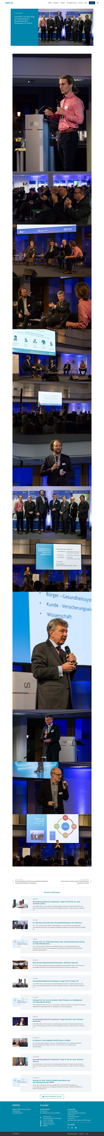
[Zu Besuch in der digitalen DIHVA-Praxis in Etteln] (52, 1041)
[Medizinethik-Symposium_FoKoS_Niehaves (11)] (52, 460)
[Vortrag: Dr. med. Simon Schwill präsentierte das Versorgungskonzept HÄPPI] (52, 1082)
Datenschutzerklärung (72, 1133)
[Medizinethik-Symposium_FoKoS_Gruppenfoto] (52, 512)
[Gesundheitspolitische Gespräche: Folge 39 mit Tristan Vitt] (52, 982)
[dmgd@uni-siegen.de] (41, 1124)
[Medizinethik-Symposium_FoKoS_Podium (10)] (52, 251)
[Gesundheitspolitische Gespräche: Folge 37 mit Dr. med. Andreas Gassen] (52, 1061)
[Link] (9, 3)
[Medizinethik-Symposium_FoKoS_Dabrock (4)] (52, 735)
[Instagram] (68, 1127)
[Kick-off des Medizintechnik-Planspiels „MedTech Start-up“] (52, 963)
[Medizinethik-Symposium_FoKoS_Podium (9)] (52, 303)
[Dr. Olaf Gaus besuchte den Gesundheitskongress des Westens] (52, 923)
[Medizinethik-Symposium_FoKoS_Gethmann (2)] (52, 650)
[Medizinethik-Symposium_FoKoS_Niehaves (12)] (52, 408)
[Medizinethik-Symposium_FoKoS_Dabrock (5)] (52, 840)
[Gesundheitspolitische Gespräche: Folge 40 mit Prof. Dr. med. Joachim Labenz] (52, 903)
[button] (52, 3)
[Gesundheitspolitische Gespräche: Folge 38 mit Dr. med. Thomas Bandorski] (52, 1021)
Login (87, 1133)
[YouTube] (75, 1127)
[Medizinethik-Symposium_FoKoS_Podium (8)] (52, 355)
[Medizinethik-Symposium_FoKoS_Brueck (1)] (52, 788)
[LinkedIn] (72, 1127)
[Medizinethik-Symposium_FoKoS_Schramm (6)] (52, 112)
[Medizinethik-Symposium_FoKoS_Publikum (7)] (52, 198)
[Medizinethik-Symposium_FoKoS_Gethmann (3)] (52, 565)
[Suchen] (97, 3)
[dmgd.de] (41, 1125)
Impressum (81, 1133)
